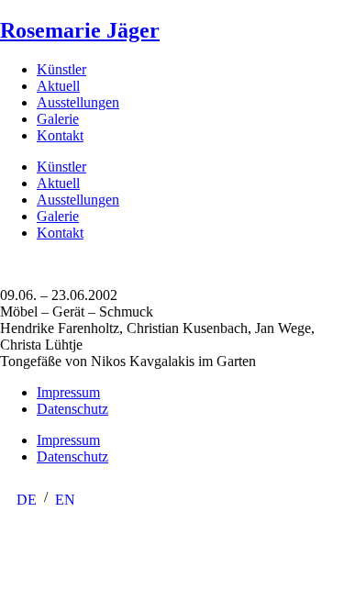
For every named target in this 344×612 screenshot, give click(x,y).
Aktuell (58, 86)
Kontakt (60, 135)
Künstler (61, 69)
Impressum (68, 392)
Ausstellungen (78, 102)
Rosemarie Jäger (80, 30)
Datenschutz (72, 409)
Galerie (58, 119)
